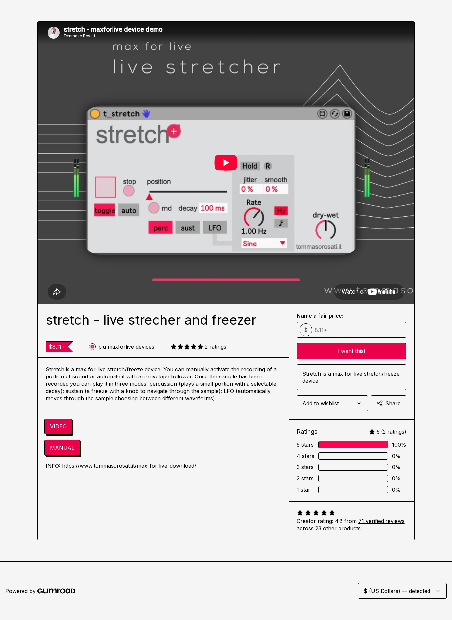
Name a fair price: (320, 315)
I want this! (351, 351)
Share (393, 403)
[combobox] (332, 403)
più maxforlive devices (126, 346)
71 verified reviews (381, 521)
